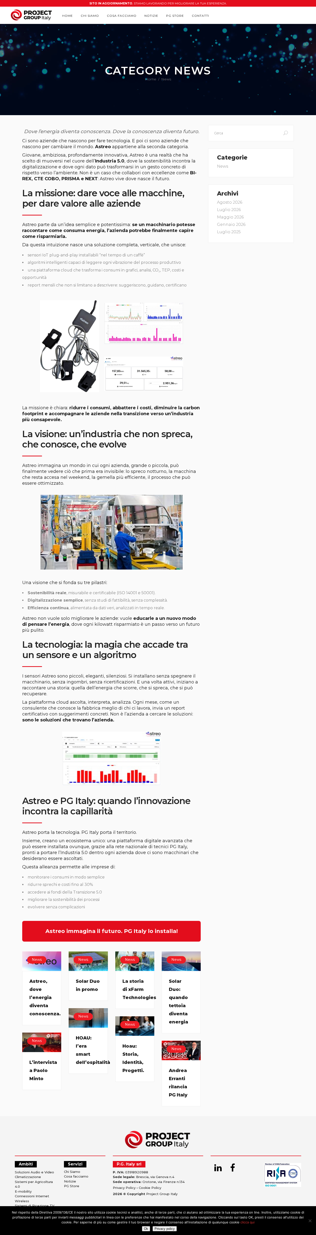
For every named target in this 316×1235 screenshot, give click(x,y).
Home (150, 79)
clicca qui (247, 1222)
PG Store (71, 1186)
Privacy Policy (124, 1188)
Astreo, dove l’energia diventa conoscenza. (45, 998)
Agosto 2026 (229, 202)
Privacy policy (165, 1229)
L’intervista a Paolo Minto (43, 1070)
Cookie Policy (150, 1188)
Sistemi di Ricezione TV (34, 1206)
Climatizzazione (28, 1177)
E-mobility (23, 1191)
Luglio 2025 (229, 232)
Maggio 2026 (230, 217)
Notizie (70, 1181)
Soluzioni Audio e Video (34, 1172)
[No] (309, 1220)
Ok (146, 1229)
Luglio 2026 (229, 209)
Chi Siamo (72, 1172)
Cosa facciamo (76, 1176)
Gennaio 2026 (231, 224)
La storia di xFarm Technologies (139, 989)
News (37, 959)
